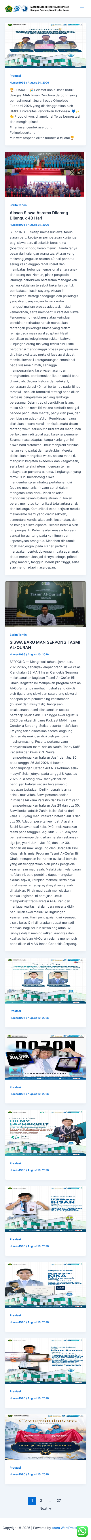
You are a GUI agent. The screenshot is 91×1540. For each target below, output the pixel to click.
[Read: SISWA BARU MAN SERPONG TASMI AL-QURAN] (45, 604)
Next (46, 1508)
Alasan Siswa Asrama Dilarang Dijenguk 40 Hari (39, 215)
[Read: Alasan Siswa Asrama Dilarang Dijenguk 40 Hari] (45, 174)
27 (59, 1500)
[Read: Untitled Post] (45, 45)
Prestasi (15, 75)
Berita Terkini (18, 205)
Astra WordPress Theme (70, 1528)
